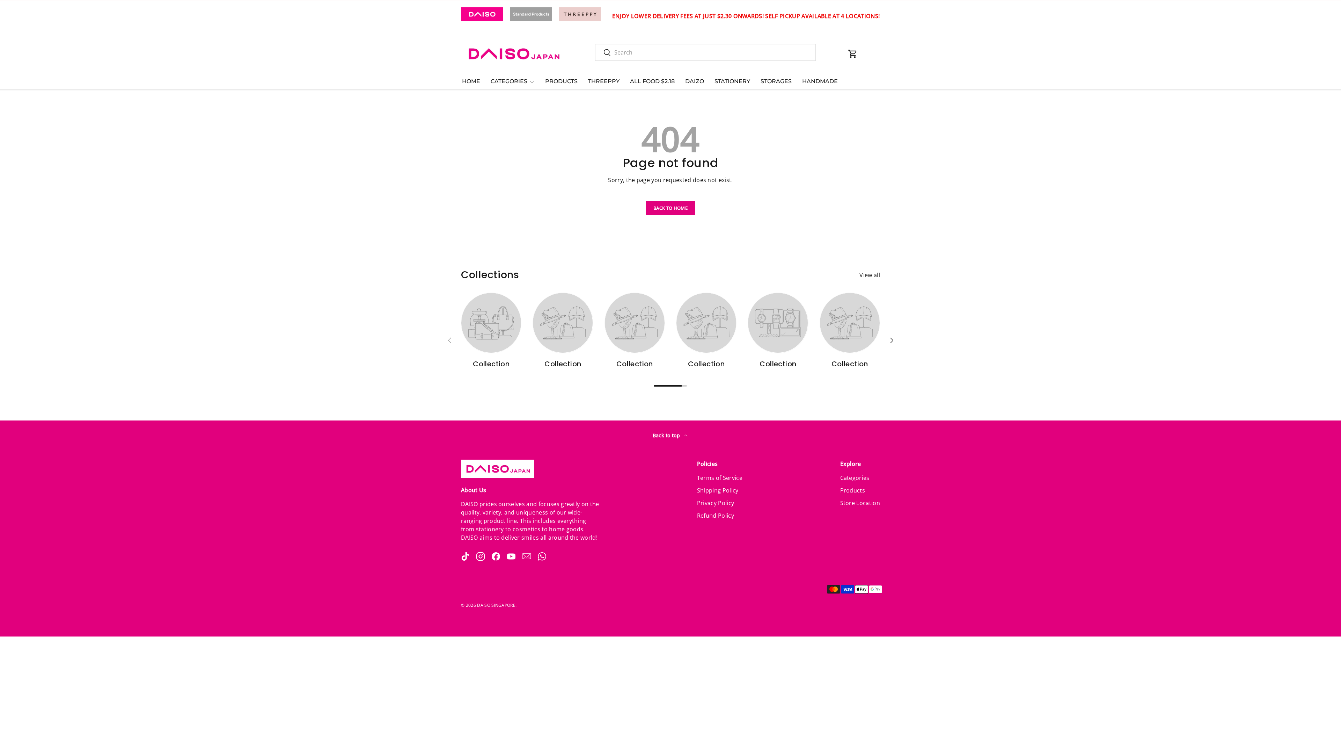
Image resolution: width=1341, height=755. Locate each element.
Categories (855, 478)
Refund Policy (715, 515)
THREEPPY (604, 81)
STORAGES (776, 81)
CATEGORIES (509, 81)
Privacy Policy (715, 503)
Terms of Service (719, 478)
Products (852, 490)
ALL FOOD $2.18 (652, 81)
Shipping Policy (718, 490)
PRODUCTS (561, 81)
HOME (471, 81)
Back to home (670, 208)
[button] (852, 54)
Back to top (667, 435)
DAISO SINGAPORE (496, 605)
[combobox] (705, 52)
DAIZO (694, 81)
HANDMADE (820, 81)
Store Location (860, 503)
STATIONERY (732, 81)
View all (869, 275)
